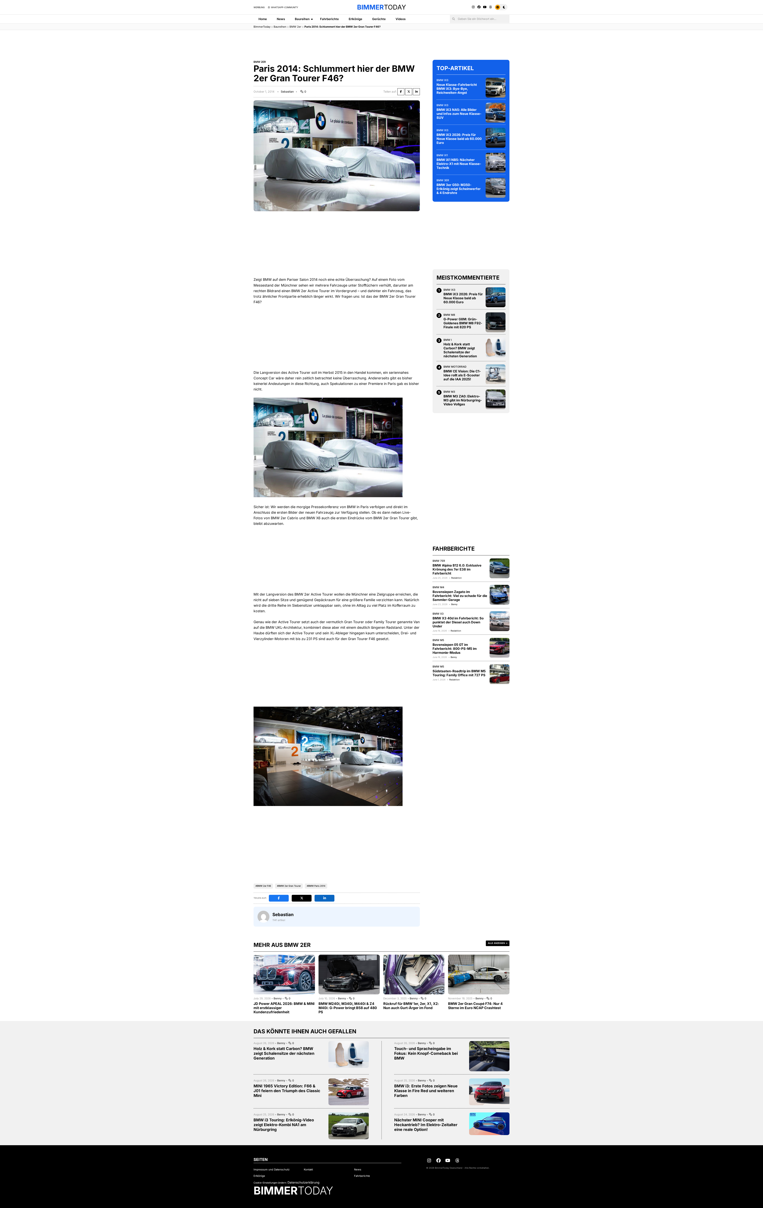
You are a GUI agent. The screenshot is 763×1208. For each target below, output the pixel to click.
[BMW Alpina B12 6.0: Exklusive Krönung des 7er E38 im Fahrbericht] (499, 568)
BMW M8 (449, 314)
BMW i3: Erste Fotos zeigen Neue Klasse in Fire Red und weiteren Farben (426, 1091)
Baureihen (302, 19)
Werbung (259, 7)
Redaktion (456, 577)
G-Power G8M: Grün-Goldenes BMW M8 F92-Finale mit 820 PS (462, 323)
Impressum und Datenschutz (272, 1169)
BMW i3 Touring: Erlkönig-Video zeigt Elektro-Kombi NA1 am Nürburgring (284, 1125)
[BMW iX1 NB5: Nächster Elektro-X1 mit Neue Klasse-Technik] (495, 163)
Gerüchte (379, 19)
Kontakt (308, 1169)
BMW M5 (438, 640)
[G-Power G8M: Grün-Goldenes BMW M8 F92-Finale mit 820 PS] (495, 322)
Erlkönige (355, 19)
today (381, 7)
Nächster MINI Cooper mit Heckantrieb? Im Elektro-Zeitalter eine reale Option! (425, 1125)
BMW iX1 (442, 155)
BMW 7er (439, 560)
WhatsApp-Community (284, 7)
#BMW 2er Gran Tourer (289, 885)
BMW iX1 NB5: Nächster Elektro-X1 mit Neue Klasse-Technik (459, 164)
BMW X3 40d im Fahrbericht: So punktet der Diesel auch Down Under (458, 622)
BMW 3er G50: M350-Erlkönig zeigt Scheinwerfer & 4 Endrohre (459, 189)
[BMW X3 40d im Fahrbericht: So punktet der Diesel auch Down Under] (499, 621)
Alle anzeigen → (497, 943)
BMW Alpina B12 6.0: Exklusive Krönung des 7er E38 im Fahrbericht (457, 569)
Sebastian (287, 91)
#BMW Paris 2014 (316, 885)
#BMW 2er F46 (263, 885)
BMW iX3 (442, 80)
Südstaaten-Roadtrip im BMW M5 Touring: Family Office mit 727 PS (459, 673)
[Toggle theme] (501, 7)
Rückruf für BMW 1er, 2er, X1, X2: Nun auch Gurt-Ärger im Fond (411, 1006)
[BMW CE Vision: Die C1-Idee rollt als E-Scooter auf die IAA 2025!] (495, 374)
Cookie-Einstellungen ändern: (270, 1182)
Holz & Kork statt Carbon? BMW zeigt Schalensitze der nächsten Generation (460, 350)
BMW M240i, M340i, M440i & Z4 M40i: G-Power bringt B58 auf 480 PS (348, 1008)
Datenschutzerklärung (303, 1182)
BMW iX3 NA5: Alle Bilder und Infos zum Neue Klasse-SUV (459, 114)
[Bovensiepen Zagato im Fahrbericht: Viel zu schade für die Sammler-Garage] (499, 595)
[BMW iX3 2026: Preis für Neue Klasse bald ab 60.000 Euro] (495, 138)
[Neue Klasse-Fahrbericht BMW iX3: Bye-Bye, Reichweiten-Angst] (495, 88)
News (281, 19)
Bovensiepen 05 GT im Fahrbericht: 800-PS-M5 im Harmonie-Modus (455, 649)
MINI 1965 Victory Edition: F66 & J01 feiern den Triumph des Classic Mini (287, 1091)
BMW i (447, 339)
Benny (454, 604)
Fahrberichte (329, 19)
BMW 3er (443, 180)
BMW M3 (449, 391)
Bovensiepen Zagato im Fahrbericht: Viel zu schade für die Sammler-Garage (460, 596)
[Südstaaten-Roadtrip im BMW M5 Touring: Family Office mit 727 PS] (499, 674)
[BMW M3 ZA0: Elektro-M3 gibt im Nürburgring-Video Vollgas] (495, 399)
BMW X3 (438, 613)
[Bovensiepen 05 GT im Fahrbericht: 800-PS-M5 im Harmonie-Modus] (499, 648)
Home (263, 19)
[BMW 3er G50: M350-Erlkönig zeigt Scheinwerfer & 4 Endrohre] (495, 188)
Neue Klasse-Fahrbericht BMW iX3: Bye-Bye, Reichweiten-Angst (457, 89)
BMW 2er (295, 26)
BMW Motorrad (454, 366)
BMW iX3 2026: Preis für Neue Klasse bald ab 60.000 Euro (459, 139)
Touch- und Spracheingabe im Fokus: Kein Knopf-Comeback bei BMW (426, 1053)
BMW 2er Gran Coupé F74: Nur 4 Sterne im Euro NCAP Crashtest (475, 1006)
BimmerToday (262, 26)
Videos (401, 19)
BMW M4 (438, 587)
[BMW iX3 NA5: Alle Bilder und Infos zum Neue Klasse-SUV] (495, 113)
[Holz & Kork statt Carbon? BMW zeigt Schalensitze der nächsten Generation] (495, 347)
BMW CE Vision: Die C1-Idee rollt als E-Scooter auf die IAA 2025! (462, 375)
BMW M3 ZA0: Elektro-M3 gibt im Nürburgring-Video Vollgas (462, 400)
